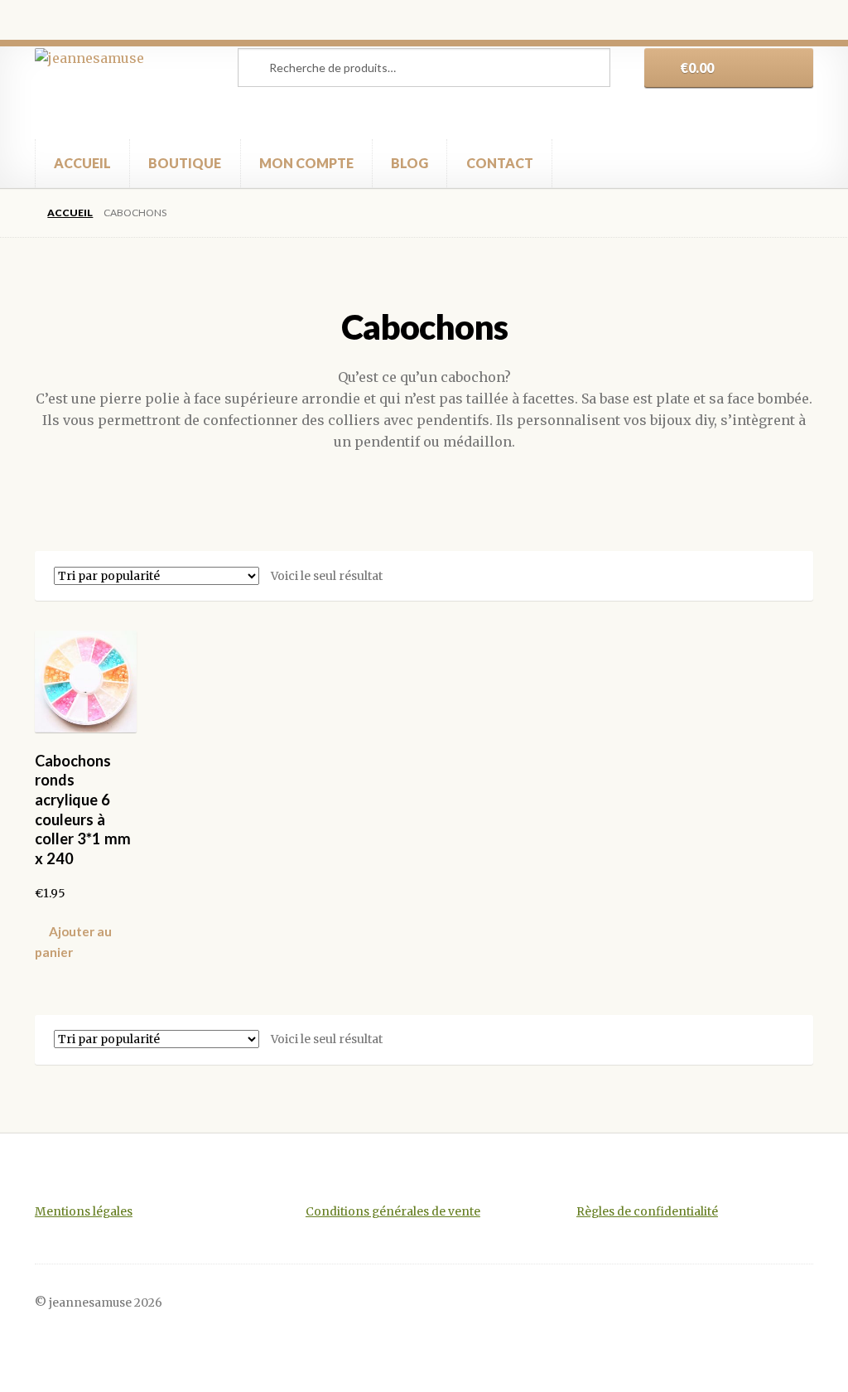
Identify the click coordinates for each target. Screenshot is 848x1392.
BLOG (409, 163)
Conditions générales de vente (393, 1212)
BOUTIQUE (184, 163)
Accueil (70, 212)
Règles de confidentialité (647, 1212)
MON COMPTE (306, 163)
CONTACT (499, 163)
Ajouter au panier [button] (73, 941)
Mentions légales (83, 1212)
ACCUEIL (82, 163)
